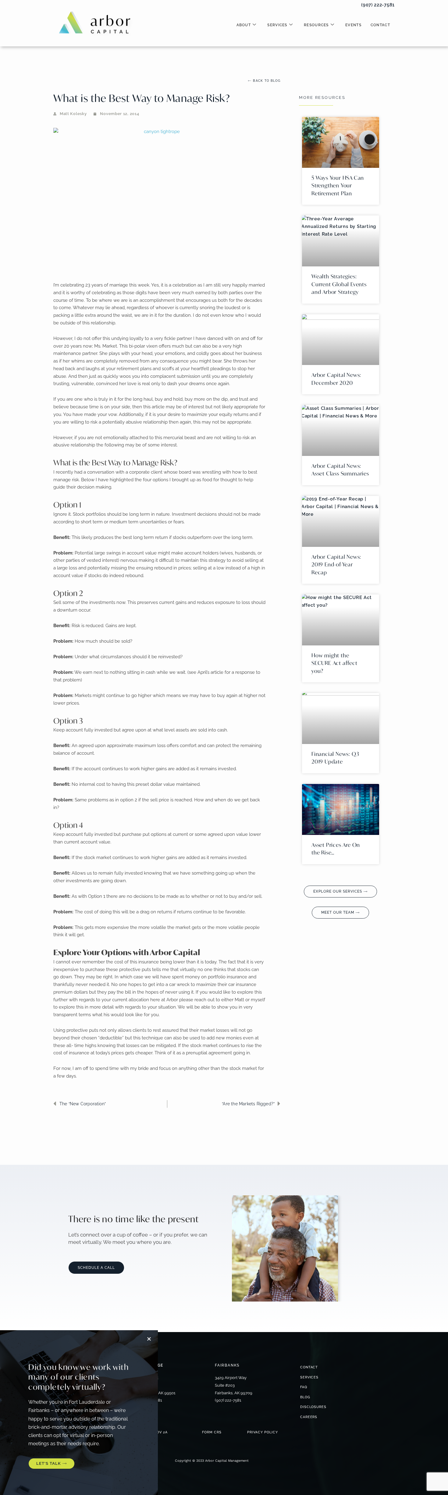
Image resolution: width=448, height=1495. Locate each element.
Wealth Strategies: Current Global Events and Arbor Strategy (339, 284)
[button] (435, 8)
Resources (316, 25)
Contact (380, 25)
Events (353, 25)
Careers (308, 1417)
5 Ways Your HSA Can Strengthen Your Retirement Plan (337, 185)
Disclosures (313, 1407)
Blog (305, 1397)
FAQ (303, 1387)
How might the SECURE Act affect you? (334, 663)
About (243, 25)
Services (277, 25)
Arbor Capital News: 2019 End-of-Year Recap (336, 564)
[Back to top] (167, 1128)
